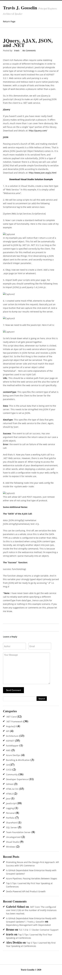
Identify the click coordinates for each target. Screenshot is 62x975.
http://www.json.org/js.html (42, 172)
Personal (10, 813)
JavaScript (11, 803)
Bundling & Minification (18, 760)
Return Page (9, 21)
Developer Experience (17, 779)
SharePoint (11, 822)
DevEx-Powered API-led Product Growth (26, 891)
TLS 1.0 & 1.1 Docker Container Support (38, 929)
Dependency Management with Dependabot (28, 925)
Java (8, 798)
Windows (10, 846)
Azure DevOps (13, 755)
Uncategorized (13, 837)
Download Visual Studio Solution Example (31, 179)
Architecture (12, 736)
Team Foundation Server (18, 832)
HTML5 (9, 793)
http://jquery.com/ (38, 130)
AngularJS (11, 726)
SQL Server (11, 827)
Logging (10, 808)
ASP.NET (10, 740)
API (7, 731)
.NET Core (11, 716)
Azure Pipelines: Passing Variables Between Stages (31, 878)
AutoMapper (12, 745)
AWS (8, 750)
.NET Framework (14, 721)
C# (7, 764)
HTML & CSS (12, 788)
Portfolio (10, 817)
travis (16, 50)
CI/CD (9, 769)
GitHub (9, 784)
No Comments (29, 50)
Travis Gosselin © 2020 (31, 969)
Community (12, 774)
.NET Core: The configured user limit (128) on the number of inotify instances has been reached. (31, 910)
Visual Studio (12, 841)
